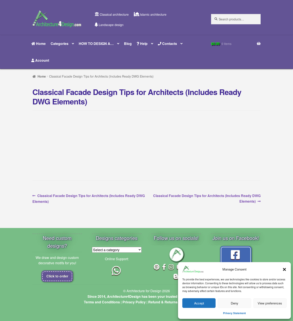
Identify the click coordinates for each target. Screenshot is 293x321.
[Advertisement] (146, 145)
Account (41, 60)
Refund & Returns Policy (168, 302)
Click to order (57, 276)
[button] (284, 269)
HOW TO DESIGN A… (96, 43)
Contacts (169, 43)
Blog (128, 43)
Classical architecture (114, 14)
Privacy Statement (234, 313)
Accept (199, 303)
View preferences (270, 303)
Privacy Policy (134, 302)
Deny (234, 303)
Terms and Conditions (102, 302)
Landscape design (111, 25)
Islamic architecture (152, 14)
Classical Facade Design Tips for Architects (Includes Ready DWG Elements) (88, 198)
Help (143, 43)
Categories (59, 43)
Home (40, 43)
